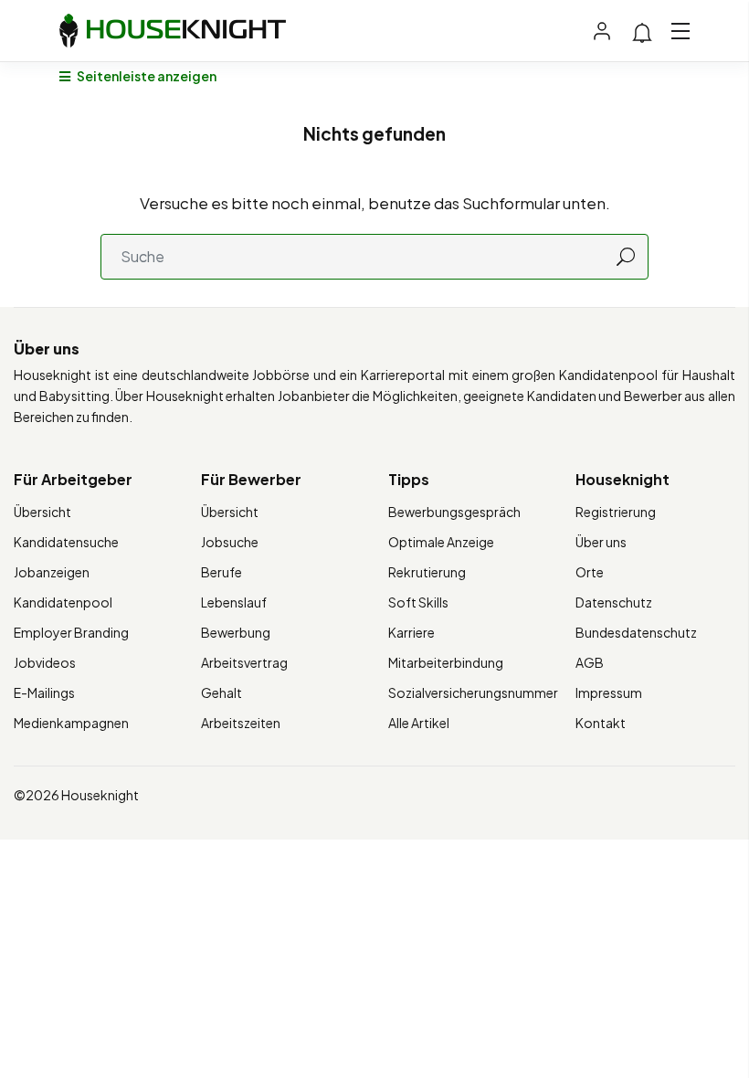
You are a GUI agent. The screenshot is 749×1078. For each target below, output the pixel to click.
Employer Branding (71, 632)
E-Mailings (44, 692)
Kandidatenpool (63, 602)
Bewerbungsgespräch (454, 511)
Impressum (608, 692)
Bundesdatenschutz (636, 632)
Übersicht (42, 511)
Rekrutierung (427, 572)
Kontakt (600, 722)
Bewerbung (235, 632)
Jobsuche (229, 542)
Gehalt (221, 692)
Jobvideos (45, 662)
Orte (589, 572)
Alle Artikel (418, 722)
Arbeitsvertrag (244, 662)
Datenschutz (613, 602)
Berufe (221, 572)
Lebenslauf (234, 602)
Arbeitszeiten (240, 722)
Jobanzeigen (52, 572)
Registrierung (615, 511)
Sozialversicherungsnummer (473, 692)
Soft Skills (418, 602)
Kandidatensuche (66, 542)
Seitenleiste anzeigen (145, 76)
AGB (589, 662)
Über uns (601, 542)
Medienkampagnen (71, 722)
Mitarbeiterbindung (445, 662)
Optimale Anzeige (441, 542)
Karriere (411, 632)
